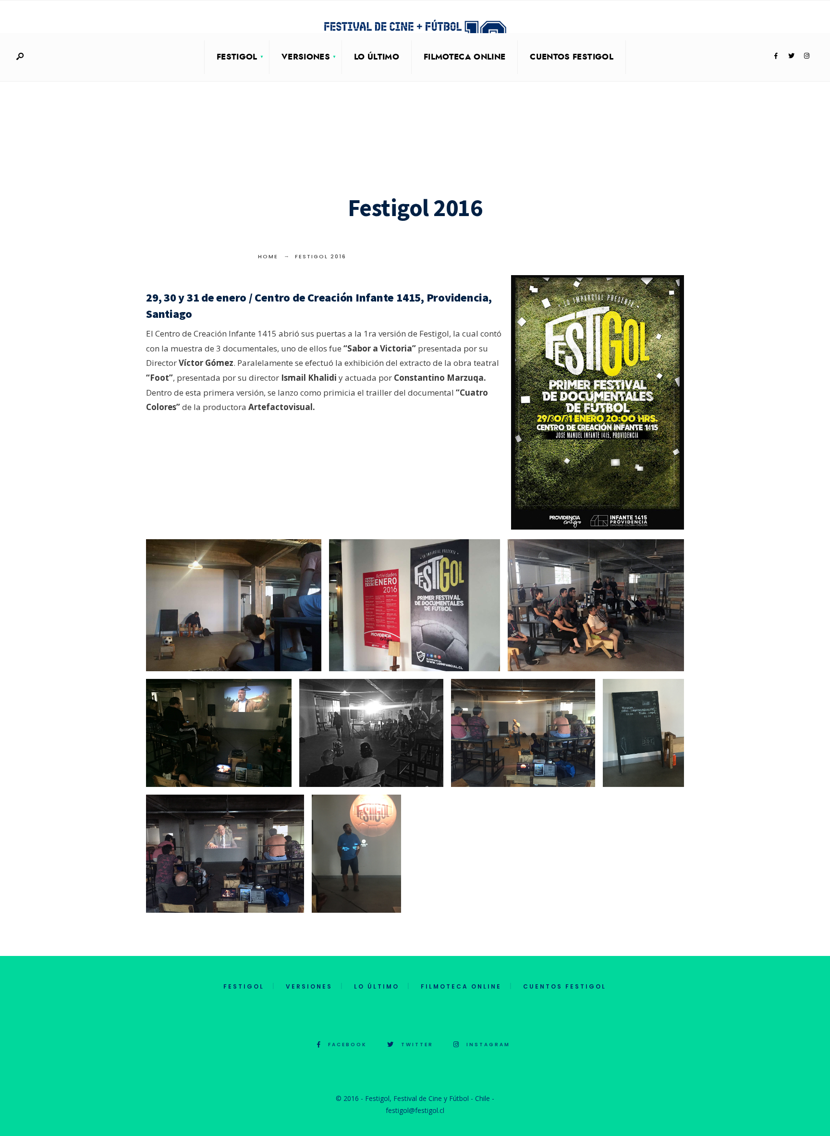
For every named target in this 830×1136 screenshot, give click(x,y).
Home (268, 256)
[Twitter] (791, 56)
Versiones (305, 57)
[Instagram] (806, 56)
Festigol (237, 57)
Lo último (376, 57)
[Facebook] (775, 56)
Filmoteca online (464, 57)
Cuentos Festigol (571, 57)
